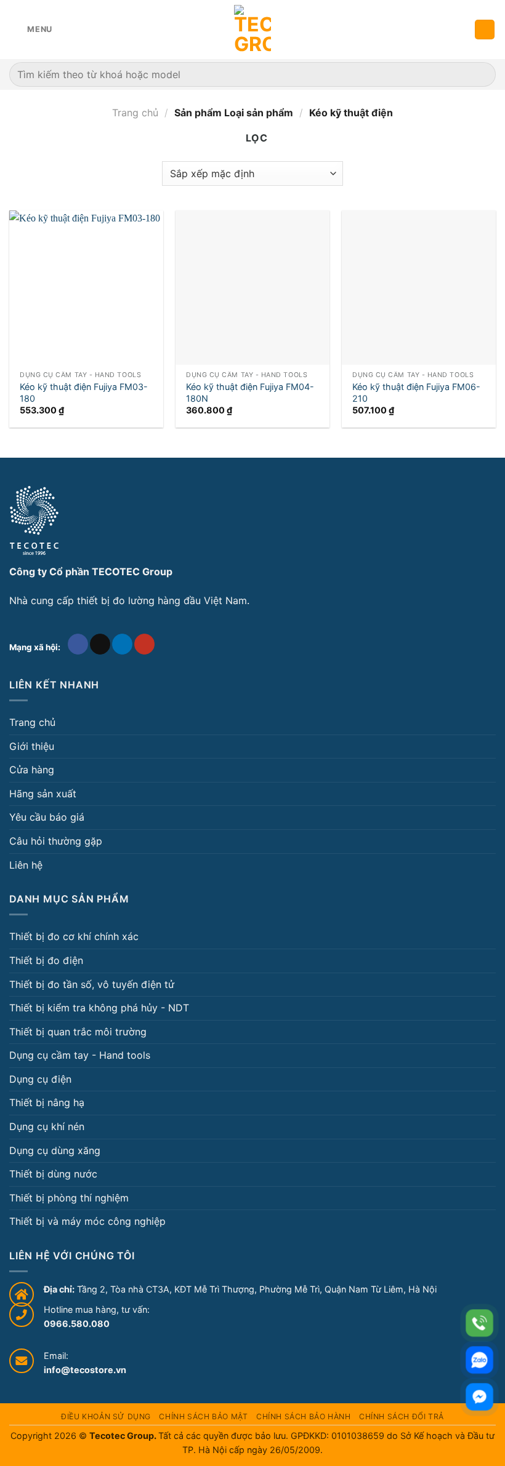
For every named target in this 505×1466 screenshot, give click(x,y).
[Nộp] (481, 74)
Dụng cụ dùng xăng (54, 1150)
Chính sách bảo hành (303, 1416)
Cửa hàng (31, 769)
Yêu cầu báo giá (46, 817)
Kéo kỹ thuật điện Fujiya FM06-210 (416, 392)
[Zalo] (479, 1360)
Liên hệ (25, 865)
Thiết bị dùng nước (53, 1174)
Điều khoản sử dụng (106, 1416)
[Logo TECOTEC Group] (34, 520)
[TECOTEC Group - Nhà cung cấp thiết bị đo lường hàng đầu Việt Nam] (252, 29)
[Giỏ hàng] (485, 30)
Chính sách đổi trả (401, 1416)
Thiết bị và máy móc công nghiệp (87, 1221)
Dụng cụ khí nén (46, 1126)
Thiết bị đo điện (46, 960)
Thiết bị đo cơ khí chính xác (74, 936)
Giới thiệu (31, 746)
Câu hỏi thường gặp (55, 841)
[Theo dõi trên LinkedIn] (122, 644)
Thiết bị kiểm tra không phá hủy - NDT (99, 1008)
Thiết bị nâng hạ (46, 1102)
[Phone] (479, 1323)
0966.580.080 (77, 1323)
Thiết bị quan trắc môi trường (78, 1032)
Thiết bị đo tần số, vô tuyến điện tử (91, 984)
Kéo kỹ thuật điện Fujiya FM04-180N (250, 392)
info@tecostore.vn (85, 1369)
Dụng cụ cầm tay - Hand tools (79, 1055)
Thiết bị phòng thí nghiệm (69, 1198)
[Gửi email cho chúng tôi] (100, 644)
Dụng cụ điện (40, 1079)
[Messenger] (479, 1397)
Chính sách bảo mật (203, 1416)
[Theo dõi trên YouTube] (144, 644)
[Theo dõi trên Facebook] (78, 644)
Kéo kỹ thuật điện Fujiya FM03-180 (84, 392)
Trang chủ (135, 112)
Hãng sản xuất (42, 793)
